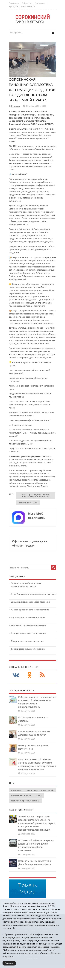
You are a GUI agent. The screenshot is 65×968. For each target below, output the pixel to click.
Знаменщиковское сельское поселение (30, 601)
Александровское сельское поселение (30, 609)
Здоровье (40, 3)
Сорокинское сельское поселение (28, 648)
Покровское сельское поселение (27, 641)
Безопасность (28, 6)
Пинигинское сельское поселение (28, 617)
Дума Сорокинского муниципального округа (33, 594)
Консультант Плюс (28, 502)
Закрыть (9, 963)
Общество (27, 3)
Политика (14, 3)
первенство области (21, 795)
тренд (39, 795)
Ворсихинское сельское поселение (28, 625)
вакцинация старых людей (40, 790)
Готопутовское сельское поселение (28, 633)
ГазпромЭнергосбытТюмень (25, 800)
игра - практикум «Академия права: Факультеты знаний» (36, 495)
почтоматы (16, 790)
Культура (13, 6)
